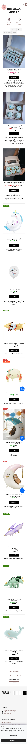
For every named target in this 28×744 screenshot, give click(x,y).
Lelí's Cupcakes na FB (9, 712)
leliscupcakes (7, 713)
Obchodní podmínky (6, 722)
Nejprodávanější (7, 32)
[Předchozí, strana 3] (10, 675)
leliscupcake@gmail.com (10, 710)
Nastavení (13, 735)
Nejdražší (19, 29)
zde (11, 732)
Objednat (14, 77)
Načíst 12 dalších (14, 671)
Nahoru (15, 683)
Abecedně (14, 32)
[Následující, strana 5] (17, 675)
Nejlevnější (13, 29)
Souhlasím (13, 740)
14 (20, 675)
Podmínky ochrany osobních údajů (10, 724)
